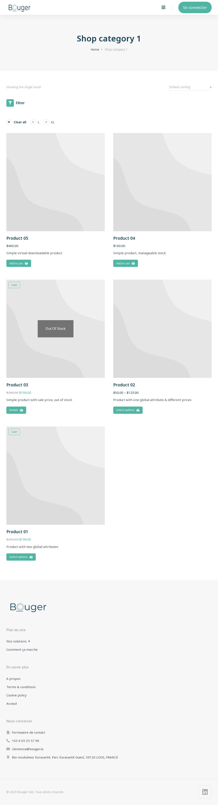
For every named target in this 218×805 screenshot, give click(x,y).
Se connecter (195, 7)
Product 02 (124, 385)
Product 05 (17, 238)
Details (13, 410)
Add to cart (16, 263)
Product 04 (124, 238)
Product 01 (17, 531)
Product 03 (17, 385)
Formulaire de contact (28, 732)
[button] (163, 7)
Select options (125, 410)
